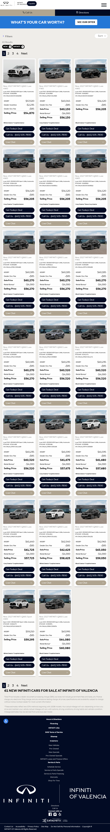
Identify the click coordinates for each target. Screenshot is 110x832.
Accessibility (21, 827)
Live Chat (10, 142)
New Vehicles (54, 745)
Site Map (45, 827)
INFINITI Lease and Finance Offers (54, 759)
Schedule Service (54, 767)
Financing (54, 724)
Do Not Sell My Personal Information (66, 827)
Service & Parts (54, 762)
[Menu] (104, 5)
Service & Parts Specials (54, 770)
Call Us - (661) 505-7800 (18, 135)
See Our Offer (86, 22)
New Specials (54, 752)
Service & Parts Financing (54, 774)
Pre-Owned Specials (54, 756)
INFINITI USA (54, 728)
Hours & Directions (54, 719)
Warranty (54, 777)
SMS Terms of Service (54, 732)
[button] (6, 721)
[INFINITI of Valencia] (13, 3)
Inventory (54, 741)
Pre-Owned (54, 749)
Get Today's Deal (14, 128)
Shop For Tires (54, 781)
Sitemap (54, 737)
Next (24, 53)
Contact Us (9, 827)
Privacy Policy (33, 827)
